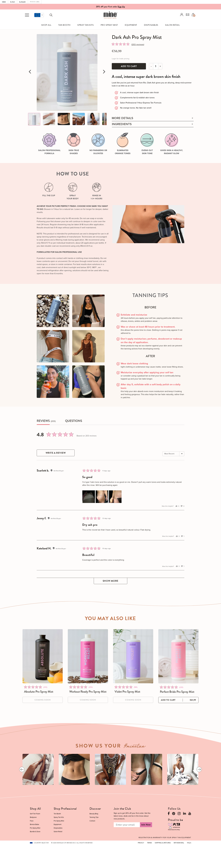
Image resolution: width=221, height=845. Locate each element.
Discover (95, 808)
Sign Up (121, 6)
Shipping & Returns (163, 843)
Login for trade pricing (120, 58)
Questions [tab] (73, 421)
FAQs (189, 843)
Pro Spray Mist (109, 25)
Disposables (151, 25)
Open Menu (27, 15)
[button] (39, 15)
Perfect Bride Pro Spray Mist (177, 692)
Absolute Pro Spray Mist (38, 692)
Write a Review (56, 453)
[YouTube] (189, 814)
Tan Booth (64, 25)
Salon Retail (172, 25)
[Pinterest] (173, 814)
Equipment (131, 25)
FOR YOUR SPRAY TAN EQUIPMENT (165, 837)
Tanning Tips (94, 817)
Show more (110, 581)
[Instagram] (179, 814)
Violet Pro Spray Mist (127, 692)
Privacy (141, 843)
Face (31, 821)
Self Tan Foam (35, 813)
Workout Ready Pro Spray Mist (87, 692)
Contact (92, 821)
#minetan (134, 746)
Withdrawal (179, 843)
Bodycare (33, 817)
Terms (149, 843)
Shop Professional (65, 808)
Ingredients (122, 124)
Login (181, 14)
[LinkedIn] (184, 814)
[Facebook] (169, 814)
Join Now (146, 824)
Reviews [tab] (43, 421)
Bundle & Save (35, 831)
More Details (122, 118)
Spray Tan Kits (85, 25)
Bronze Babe (34, 824)
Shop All (46, 25)
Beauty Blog (94, 813)
